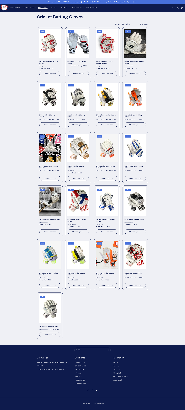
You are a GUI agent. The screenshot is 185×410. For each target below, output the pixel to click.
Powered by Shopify (99, 403)
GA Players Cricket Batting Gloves (48, 62)
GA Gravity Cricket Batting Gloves (48, 274)
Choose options (50, 73)
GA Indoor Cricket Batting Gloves (76, 62)
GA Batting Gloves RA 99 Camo (133, 274)
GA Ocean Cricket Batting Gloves (105, 274)
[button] (15, 8)
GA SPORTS (88, 403)
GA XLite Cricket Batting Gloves (133, 115)
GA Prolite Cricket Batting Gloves (133, 167)
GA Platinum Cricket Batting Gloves (106, 115)
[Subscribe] (108, 350)
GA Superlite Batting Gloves (134, 219)
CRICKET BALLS (80, 366)
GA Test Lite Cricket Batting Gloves (134, 62)
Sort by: (117, 24)
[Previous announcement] (37, 2)
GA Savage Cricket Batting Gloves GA (48, 167)
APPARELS (78, 376)
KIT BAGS (78, 373)
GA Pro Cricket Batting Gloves (49, 219)
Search (115, 362)
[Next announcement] (147, 2)
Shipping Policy (118, 380)
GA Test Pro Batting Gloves (48, 326)
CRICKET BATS (80, 362)
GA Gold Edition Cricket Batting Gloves (104, 62)
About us (116, 366)
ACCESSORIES (80, 380)
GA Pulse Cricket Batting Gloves (76, 274)
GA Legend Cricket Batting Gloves (105, 167)
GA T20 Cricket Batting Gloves (47, 115)
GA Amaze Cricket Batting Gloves (76, 220)
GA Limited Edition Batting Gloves (105, 220)
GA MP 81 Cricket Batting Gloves (76, 115)
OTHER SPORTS (80, 383)
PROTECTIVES (80, 369)
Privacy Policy (117, 373)
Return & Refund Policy (120, 376)
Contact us (116, 369)
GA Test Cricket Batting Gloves (75, 167)
